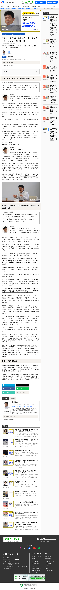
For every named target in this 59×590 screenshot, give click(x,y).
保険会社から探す (26, 6)
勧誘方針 (47, 566)
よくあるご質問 (35, 563)
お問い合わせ (35, 561)
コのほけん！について (37, 556)
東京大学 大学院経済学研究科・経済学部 (21, 406)
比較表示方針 (48, 556)
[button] (40, 2)
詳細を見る (6, 411)
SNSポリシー (48, 563)
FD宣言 (46, 568)
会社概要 (34, 558)
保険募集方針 (48, 558)
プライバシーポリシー (50, 561)
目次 (5, 71)
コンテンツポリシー (49, 570)
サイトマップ (35, 566)
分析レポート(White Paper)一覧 (37, 571)
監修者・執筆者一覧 (36, 568)
